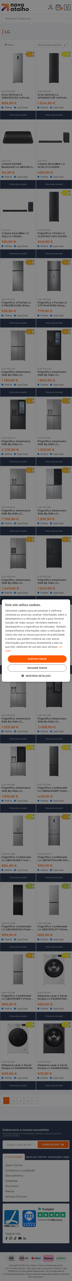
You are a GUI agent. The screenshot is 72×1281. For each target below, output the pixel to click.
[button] (36, 675)
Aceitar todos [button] (37, 658)
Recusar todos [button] (37, 667)
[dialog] (36, 640)
